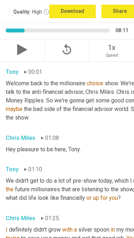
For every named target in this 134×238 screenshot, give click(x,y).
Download (72, 11)
